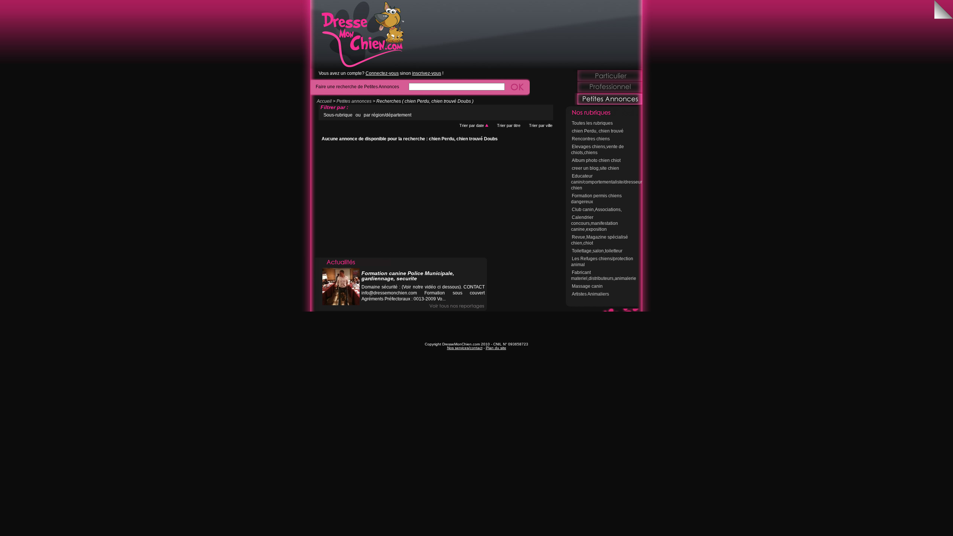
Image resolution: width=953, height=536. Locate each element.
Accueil (324, 101)
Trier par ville (540, 125)
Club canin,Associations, (597, 209)
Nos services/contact (464, 348)
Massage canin (587, 286)
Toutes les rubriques (592, 123)
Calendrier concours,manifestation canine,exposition (594, 223)
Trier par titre (508, 125)
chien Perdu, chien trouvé (598, 131)
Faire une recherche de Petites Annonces (357, 86)
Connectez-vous (382, 73)
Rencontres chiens (591, 138)
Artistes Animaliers (590, 294)
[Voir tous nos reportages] (456, 306)
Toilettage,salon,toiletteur (597, 250)
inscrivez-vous (426, 73)
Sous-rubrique (338, 115)
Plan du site (496, 348)
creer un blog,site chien (595, 168)
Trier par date (472, 125)
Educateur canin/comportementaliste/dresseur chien (606, 182)
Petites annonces (354, 101)
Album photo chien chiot (596, 160)
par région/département (387, 115)
